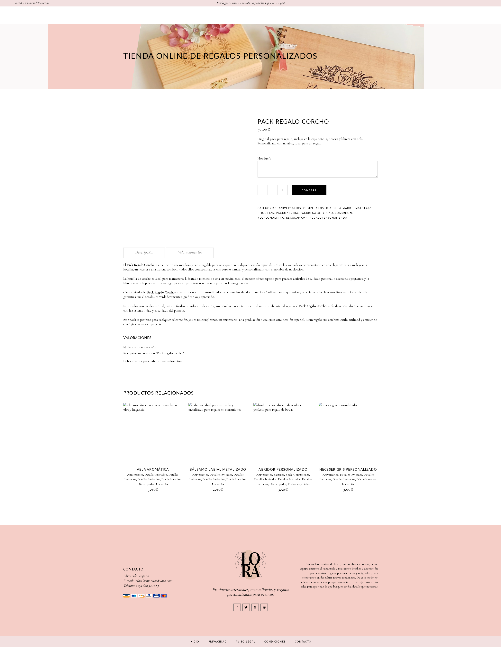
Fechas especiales (299, 484)
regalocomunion (337, 213)
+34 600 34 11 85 (148, 585)
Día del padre (146, 484)
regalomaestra (271, 218)
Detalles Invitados (156, 475)
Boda (289, 475)
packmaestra (287, 213)
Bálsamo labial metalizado (218, 469)
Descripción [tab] (144, 252)
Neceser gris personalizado (348, 469)
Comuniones (301, 475)
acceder (137, 361)
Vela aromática (153, 469)
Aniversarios (290, 208)
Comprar (309, 190)
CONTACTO (303, 642)
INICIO (194, 642)
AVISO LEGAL (245, 642)
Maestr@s (363, 208)
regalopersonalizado (329, 218)
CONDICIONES (275, 642)
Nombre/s (265, 158)
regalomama (297, 218)
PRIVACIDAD (217, 642)
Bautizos (279, 475)
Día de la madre (339, 208)
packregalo (311, 213)
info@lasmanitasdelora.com (153, 581)
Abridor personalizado (283, 469)
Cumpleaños (313, 208)
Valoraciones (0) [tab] (190, 252)
